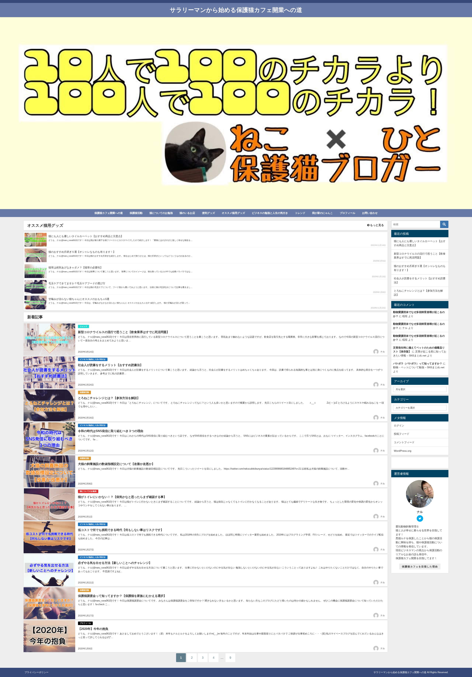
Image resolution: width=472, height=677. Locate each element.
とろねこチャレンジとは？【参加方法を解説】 (109, 397)
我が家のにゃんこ (322, 213)
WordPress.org (402, 450)
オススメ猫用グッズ (233, 213)
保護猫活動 (136, 213)
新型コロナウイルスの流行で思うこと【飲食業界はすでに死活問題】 (123, 331)
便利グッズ (208, 213)
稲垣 (404, 316)
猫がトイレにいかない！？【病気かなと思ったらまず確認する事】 (122, 496)
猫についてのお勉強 (161, 213)
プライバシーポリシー (36, 672)
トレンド (300, 213)
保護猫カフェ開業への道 (108, 213)
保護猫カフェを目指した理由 (420, 566)
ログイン (399, 425)
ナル (382, 352)
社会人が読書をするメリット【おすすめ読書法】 (110, 364)
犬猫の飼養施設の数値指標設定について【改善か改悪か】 (116, 463)
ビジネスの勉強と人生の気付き (270, 213)
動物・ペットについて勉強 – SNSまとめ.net (418, 367)
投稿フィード (401, 434)
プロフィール (347, 213)
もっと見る (376, 225)
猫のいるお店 (187, 213)
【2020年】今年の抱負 (93, 628)
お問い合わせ (370, 213)
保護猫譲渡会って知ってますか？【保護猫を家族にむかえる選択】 (122, 595)
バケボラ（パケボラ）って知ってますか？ (417, 363)
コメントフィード (404, 442)
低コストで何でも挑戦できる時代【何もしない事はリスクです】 (121, 529)
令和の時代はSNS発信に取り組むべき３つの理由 (110, 430)
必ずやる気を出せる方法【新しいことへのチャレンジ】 (115, 562)
